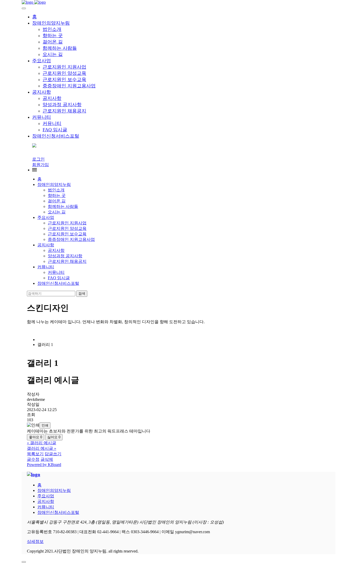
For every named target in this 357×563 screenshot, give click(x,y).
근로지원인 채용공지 (64, 110)
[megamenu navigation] (34, 170)
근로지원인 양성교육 (64, 73)
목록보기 (35, 454)
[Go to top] (24, 562)
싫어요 (53, 437)
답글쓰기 (53, 454)
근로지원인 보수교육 (64, 79)
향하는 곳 (53, 35)
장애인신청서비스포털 (55, 136)
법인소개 (52, 29)
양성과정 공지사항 (62, 104)
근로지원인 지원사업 (64, 67)
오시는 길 (53, 54)
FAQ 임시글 (55, 129)
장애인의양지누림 (51, 23)
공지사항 (41, 92)
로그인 (38, 159)
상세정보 (35, 541)
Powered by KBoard (44, 464)
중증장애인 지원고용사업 (69, 85)
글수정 (33, 459)
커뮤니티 (41, 117)
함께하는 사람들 (60, 48)
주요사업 (41, 60)
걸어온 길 (53, 41)
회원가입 (40, 164)
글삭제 (47, 459)
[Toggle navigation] (24, 8)
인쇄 (45, 425)
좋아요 (35, 437)
